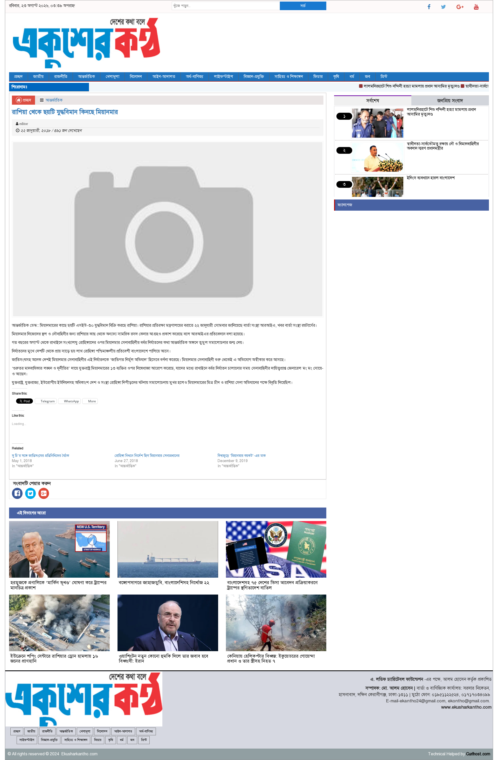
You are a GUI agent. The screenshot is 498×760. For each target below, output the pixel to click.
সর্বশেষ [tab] (372, 101)
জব (367, 76)
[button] (59, 549)
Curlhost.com (478, 754)
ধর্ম (352, 76)
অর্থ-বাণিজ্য (194, 76)
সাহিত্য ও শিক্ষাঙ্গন (289, 76)
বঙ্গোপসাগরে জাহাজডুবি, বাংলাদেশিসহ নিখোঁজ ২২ (164, 582)
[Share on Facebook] (17, 493)
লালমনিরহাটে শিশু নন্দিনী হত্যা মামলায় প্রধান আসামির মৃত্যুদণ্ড (397, 86)
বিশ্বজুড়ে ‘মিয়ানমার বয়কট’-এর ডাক (242, 456)
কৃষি (336, 76)
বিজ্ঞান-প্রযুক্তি (254, 76)
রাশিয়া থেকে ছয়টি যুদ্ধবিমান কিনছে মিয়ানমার (65, 112)
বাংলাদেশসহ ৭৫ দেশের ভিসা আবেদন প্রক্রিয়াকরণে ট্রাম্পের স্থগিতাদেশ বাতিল (272, 585)
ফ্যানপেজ (345, 205)
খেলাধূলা (112, 76)
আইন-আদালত (164, 76)
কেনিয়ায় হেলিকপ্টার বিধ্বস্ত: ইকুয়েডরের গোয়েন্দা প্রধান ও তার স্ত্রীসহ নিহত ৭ (271, 658)
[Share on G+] (43, 493)
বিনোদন (136, 76)
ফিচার (318, 76)
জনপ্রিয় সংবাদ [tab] (450, 101)
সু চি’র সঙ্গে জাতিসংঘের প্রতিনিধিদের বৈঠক (40, 456)
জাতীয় (38, 76)
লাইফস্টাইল (223, 76)
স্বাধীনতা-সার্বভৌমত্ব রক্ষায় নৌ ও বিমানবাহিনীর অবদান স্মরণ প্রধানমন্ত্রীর (443, 146)
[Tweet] (30, 493)
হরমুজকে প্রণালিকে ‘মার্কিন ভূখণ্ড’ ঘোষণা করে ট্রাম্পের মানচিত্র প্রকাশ (58, 585)
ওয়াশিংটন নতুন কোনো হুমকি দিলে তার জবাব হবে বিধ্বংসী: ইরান (163, 658)
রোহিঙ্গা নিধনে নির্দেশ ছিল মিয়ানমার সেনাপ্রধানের (147, 456)
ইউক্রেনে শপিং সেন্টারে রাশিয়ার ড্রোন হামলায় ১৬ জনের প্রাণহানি (54, 658)
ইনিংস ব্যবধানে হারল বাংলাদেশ (431, 178)
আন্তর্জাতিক (86, 76)
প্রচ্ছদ (18, 76)
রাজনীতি (60, 76)
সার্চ (303, 5)
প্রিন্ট (384, 76)
